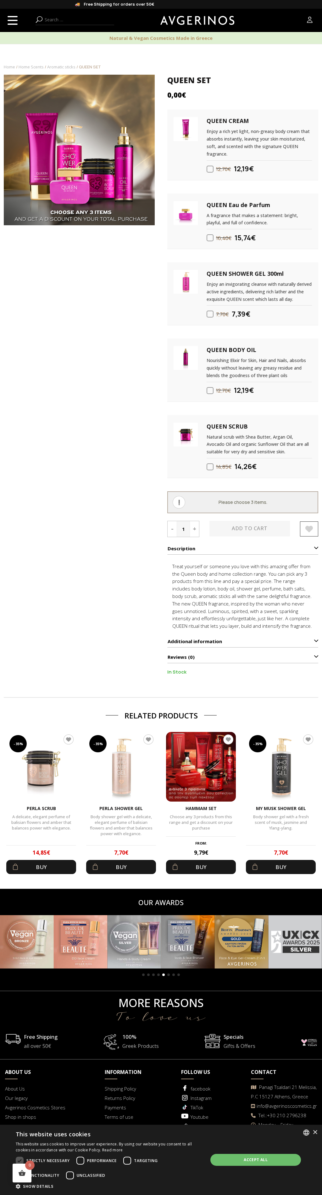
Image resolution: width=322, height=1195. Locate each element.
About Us (15, 1089)
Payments (115, 1107)
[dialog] (161, 1160)
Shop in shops (20, 1117)
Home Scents (31, 67)
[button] (143, 975)
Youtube (199, 1117)
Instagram (201, 1098)
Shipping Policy (120, 1089)
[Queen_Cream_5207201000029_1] (185, 129)
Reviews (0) (181, 657)
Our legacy (16, 1098)
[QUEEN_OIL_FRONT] (185, 358)
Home (9, 67)
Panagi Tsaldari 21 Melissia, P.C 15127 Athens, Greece (284, 1092)
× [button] (315, 1132)
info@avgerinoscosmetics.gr (287, 1106)
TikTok (197, 1107)
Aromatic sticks (61, 67)
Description (181, 548)
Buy (41, 867)
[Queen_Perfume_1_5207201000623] (185, 213)
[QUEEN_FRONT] (185, 434)
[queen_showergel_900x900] (185, 282)
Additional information (195, 641)
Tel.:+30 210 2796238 (281, 1115)
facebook (200, 1089)
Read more (112, 1150)
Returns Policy (120, 1098)
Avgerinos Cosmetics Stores (35, 1107)
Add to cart (250, 528)
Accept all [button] (256, 1159)
